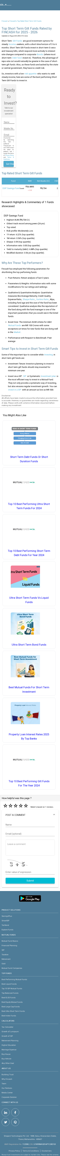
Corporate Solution (9, 1097)
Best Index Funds (9, 1016)
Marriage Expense (9, 1049)
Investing (48, 354)
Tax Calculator (7, 1027)
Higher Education (9, 1045)
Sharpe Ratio (29, 299)
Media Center (7, 1092)
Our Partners (7, 1088)
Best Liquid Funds (9, 984)
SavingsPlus (7, 916)
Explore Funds (7, 930)
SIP (24, 376)
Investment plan (48, 376)
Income (12, 44)
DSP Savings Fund (11, 188)
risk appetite (30, 73)
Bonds (40, 54)
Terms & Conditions (31, 1151)
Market (17, 332)
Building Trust (7, 1074)
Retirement (6, 959)
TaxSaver (5, 925)
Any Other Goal (8, 1063)
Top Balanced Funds (10, 993)
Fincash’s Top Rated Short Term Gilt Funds (25, 21)
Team (4, 1083)
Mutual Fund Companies (12, 968)
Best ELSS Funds (9, 997)
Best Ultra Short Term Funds (13, 1011)
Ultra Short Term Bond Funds (29, 644)
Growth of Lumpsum (10, 1031)
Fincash (5, 21)
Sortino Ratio (42, 299)
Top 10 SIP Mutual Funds (12, 988)
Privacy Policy (9, 155)
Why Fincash (7, 1079)
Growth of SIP (7, 1036)
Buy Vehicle (6, 1059)
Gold (3, 963)
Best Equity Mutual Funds (12, 1002)
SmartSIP (5, 920)
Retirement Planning (10, 1040)
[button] (30, 815)
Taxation (5, 954)
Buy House (6, 1054)
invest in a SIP (14, 390)
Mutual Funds (14, 325)
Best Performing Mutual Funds (14, 979)
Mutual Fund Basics (10, 941)
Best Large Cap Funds (11, 1006)
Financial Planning (9, 945)
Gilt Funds (17, 41)
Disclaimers (47, 1151)
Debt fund (17, 58)
